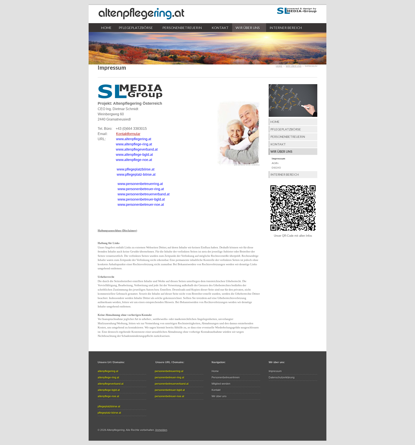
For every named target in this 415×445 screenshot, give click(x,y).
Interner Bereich (286, 28)
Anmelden (161, 430)
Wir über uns (246, 28)
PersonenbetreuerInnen (226, 377)
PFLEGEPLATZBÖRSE (134, 28)
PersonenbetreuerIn (180, 28)
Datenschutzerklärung (282, 377)
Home (106, 28)
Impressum (278, 158)
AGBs (275, 163)
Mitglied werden (221, 383)
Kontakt (220, 28)
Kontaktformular (128, 134)
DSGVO (276, 167)
